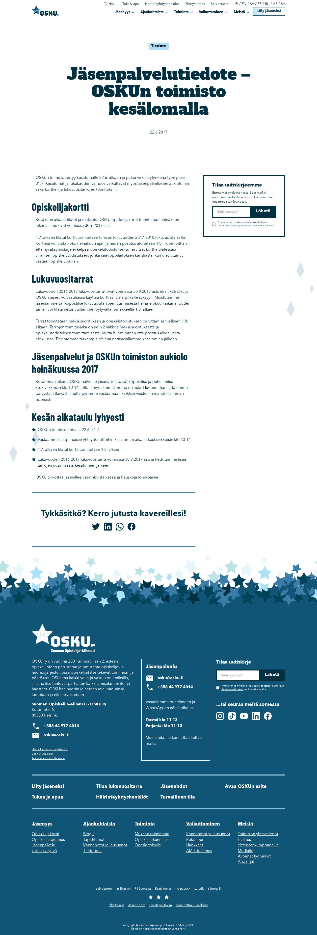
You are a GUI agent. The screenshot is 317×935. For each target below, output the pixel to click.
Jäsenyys (122, 12)
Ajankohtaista (152, 12)
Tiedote (158, 46)
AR (275, 4)
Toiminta (181, 12)
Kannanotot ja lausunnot (105, 845)
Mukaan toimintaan (152, 834)
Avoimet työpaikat (254, 856)
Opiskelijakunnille (151, 840)
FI (236, 4)
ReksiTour (195, 840)
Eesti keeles (163, 888)
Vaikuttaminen (211, 12)
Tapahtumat (94, 840)
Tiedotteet (92, 851)
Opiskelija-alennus (48, 840)
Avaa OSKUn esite (245, 786)
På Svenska (143, 888)
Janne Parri (178, 929)
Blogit (88, 834)
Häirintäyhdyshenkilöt (162, 4)
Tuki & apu (130, 4)
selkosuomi (104, 888)
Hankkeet (194, 845)
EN (244, 4)
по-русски (183, 888)
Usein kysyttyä (44, 851)
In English (123, 888)
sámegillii (214, 888)
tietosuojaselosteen (241, 225)
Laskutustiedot (42, 753)
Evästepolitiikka (160, 905)
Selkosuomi (220, 4)
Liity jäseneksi (269, 11)
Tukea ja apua (47, 797)
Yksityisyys (116, 905)
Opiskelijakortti (45, 834)
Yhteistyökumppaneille (258, 845)
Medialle (245, 851)
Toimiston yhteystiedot (258, 834)
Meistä (239, 12)
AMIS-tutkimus (199, 851)
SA (283, 4)
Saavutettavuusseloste (192, 905)
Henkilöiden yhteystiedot (50, 749)
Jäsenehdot (173, 786)
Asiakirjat (246, 862)
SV (252, 4)
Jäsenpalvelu (43, 845)
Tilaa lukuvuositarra (119, 786)
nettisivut (148, 929)
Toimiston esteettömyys (48, 758)
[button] (125, 12)
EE (260, 4)
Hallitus (244, 840)
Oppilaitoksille (148, 845)
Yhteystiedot (195, 4)
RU (267, 4)
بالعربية (199, 888)
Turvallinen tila (177, 797)
